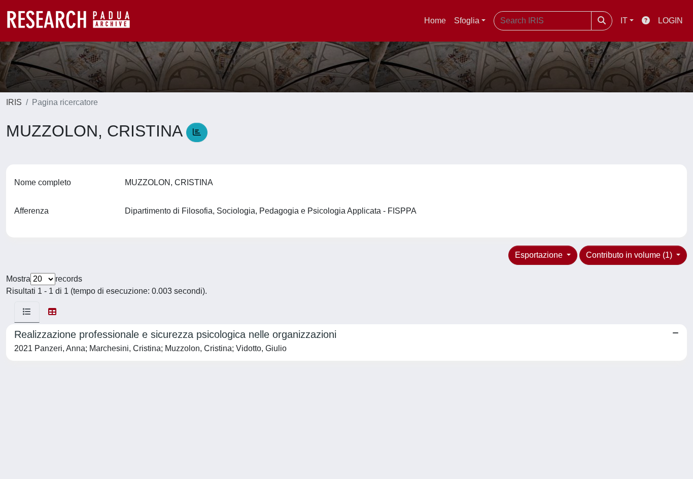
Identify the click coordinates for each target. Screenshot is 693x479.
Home (435, 20)
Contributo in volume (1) (630, 255)
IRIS (14, 102)
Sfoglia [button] (466, 20)
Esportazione (540, 255)
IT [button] (624, 20)
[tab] (27, 312)
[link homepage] (73, 21)
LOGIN (670, 20)
